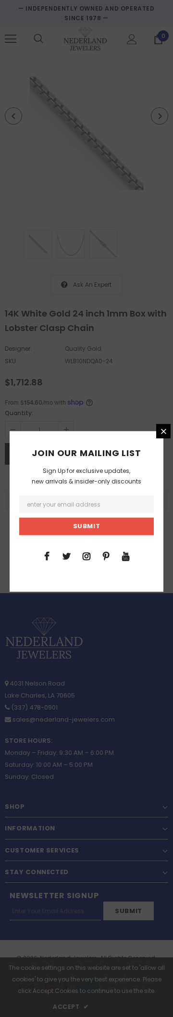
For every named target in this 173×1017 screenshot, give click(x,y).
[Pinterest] (106, 555)
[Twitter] (67, 555)
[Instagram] (86, 555)
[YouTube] (126, 555)
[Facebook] (47, 555)
